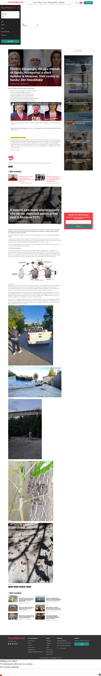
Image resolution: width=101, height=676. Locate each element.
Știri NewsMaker (22, 183)
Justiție (45, 4)
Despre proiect (31, 640)
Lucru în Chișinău (78, 50)
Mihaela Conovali (13, 221)
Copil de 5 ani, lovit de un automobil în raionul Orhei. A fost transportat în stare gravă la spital (26, 608)
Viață (11, 65)
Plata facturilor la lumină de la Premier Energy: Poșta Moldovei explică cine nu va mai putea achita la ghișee (26, 616)
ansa (10, 586)
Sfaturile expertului (60, 4)
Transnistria (36, 4)
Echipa (29, 643)
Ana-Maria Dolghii (50, 183)
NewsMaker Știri (13, 83)
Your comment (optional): (9, 667)
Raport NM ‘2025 (68, 4)
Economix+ (62, 2)
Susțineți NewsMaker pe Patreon (35, 651)
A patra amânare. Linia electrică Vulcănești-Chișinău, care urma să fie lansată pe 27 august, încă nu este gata (53, 608)
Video (44, 2)
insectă (16, 586)
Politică (47, 174)
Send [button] (1, 675)
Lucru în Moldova (52, 4)
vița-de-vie (28, 586)
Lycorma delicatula (22, 586)
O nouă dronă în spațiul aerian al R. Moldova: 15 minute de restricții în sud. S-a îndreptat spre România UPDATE (53, 599)
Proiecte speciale (53, 2)
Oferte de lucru (31, 647)
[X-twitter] (10, 643)
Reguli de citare (31, 649)
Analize (40, 2)
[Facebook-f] (8, 643)
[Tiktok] (14, 643)
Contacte (30, 645)
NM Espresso (29, 4)
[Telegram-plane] (17, 643)
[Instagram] (12, 643)
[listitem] (36, 123)
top (10, 166)
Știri (35, 2)
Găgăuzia (41, 4)
